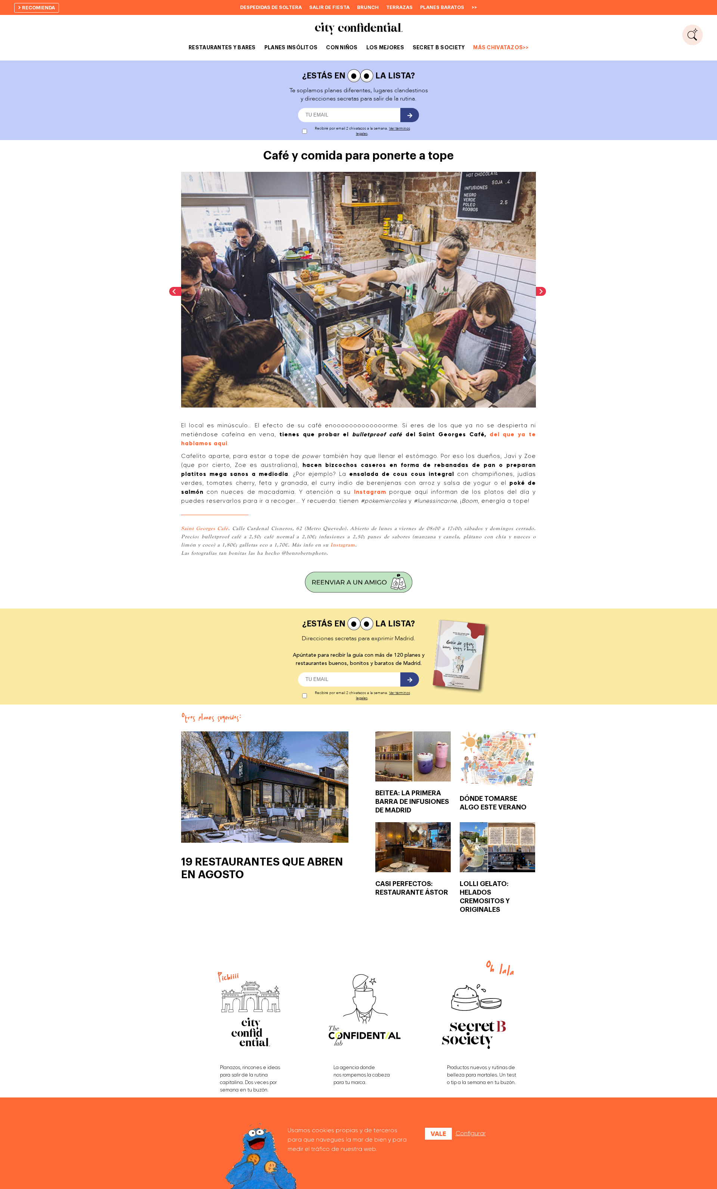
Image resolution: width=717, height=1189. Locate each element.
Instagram (370, 492)
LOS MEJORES (385, 47)
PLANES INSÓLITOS (290, 47)
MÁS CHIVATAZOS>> (500, 47)
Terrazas (399, 7)
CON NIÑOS (342, 47)
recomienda (38, 7)
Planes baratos (442, 7)
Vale (438, 1134)
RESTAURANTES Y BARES (222, 47)
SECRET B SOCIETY (439, 47)
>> (474, 7)
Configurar (471, 1133)
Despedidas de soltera (271, 7)
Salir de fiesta (329, 7)
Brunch (368, 7)
